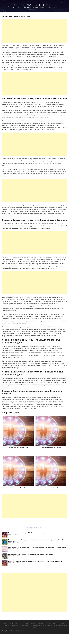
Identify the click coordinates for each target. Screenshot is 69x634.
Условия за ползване (45, 625)
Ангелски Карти (25, 623)
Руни (48, 623)
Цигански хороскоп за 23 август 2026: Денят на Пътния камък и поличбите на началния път (35, 561)
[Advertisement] (34, 31)
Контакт (34, 627)
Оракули (33, 623)
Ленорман (16, 623)
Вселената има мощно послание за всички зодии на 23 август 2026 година (30, 554)
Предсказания (35, 625)
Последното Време (25, 625)
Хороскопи (55, 623)
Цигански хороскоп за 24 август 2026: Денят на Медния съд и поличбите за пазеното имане (35, 532)
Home (4, 623)
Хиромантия (6, 625)
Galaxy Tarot (34, 5)
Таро (10, 623)
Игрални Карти (41, 623)
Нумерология (15, 625)
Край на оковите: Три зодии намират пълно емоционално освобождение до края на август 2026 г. (37, 547)
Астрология (62, 623)
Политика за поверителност (59, 625)
